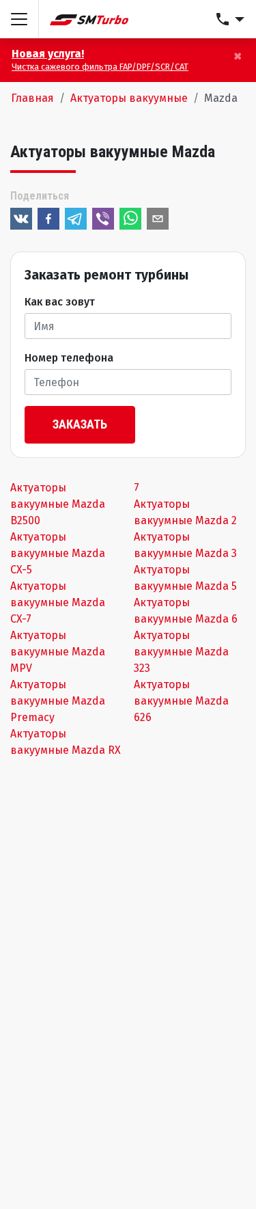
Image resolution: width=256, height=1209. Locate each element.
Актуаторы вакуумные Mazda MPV (57, 652)
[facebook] (48, 219)
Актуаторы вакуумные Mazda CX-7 (57, 602)
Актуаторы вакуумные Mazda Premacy (57, 701)
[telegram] (76, 219)
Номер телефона (69, 357)
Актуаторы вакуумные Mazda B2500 (57, 504)
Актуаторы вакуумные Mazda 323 (181, 652)
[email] (158, 219)
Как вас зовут (60, 301)
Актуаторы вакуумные (129, 98)
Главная (32, 98)
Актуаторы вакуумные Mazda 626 (181, 701)
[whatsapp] (130, 219)
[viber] (103, 219)
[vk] (21, 219)
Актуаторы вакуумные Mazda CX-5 (57, 553)
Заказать (80, 424)
